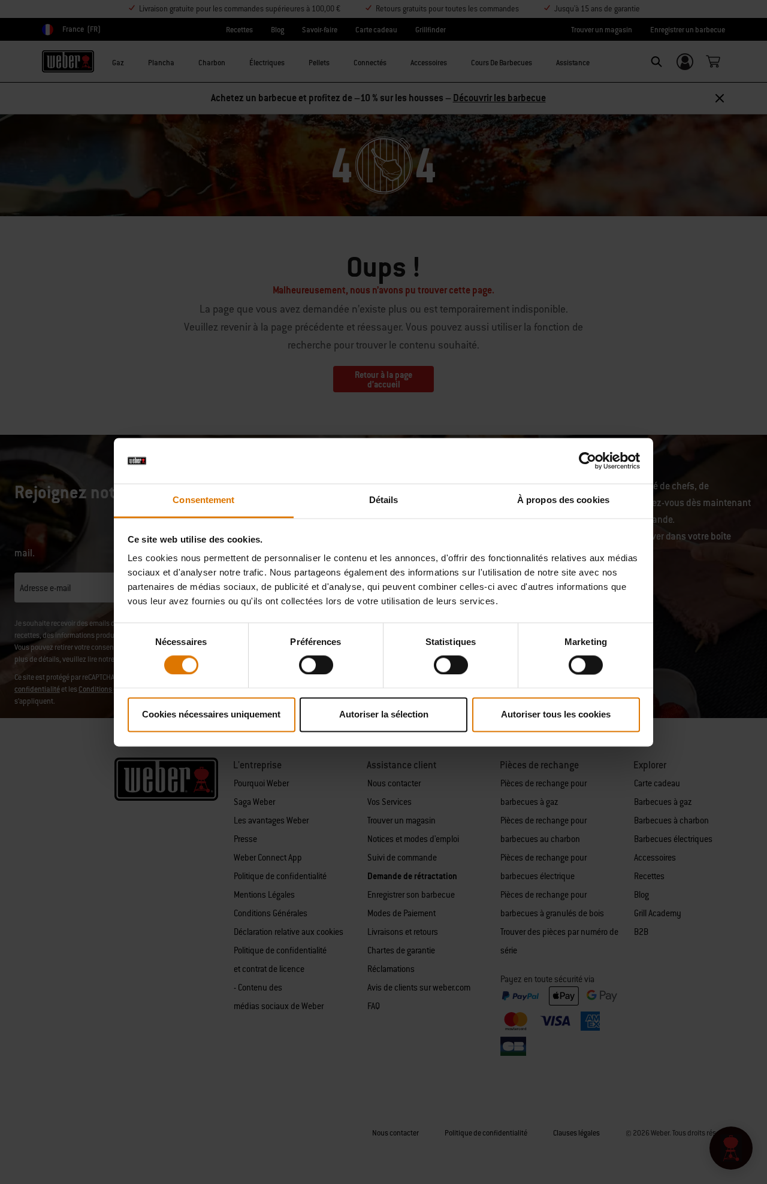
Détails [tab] (383, 500)
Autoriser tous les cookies (556, 715)
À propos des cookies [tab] (563, 500)
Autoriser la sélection (383, 715)
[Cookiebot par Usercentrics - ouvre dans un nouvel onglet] (587, 461)
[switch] (316, 664)
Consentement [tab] (203, 500)
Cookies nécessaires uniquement (211, 715)
